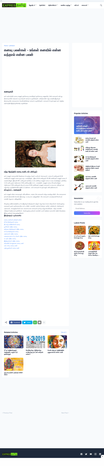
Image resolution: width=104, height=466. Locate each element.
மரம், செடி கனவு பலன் (10, 245)
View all (63, 332)
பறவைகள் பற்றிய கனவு (11, 234)
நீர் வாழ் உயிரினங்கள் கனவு (12, 224)
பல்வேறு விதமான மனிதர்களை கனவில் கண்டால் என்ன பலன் (91, 149)
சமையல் (84, 5)
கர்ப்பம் (76, 5)
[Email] (39, 322)
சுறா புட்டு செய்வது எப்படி (93, 237)
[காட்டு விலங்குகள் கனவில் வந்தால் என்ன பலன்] (79, 158)
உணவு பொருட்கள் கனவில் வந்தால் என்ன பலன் (92, 140)
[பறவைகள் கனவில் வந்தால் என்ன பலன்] (79, 187)
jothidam (12, 45)
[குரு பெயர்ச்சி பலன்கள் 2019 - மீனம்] (13, 364)
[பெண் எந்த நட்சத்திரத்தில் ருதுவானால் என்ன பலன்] (57, 341)
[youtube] (91, 454)
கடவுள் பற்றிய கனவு (10, 238)
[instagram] (95, 454)
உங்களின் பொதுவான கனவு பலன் (14, 243)
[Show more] (44, 322)
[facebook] (81, 454)
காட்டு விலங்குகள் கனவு (11, 231)
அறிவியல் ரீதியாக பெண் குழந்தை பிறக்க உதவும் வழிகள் (92, 168)
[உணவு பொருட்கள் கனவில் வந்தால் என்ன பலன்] (79, 140)
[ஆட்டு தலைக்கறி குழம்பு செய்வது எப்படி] (80, 245)
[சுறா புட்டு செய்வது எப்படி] (94, 230)
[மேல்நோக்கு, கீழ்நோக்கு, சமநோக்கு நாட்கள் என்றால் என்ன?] (35, 341)
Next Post (64, 413)
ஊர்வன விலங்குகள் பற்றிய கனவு (14, 229)
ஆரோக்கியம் (52, 5)
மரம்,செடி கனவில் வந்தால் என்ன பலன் (91, 177)
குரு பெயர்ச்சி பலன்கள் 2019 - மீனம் (13, 374)
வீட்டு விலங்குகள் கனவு (11, 222)
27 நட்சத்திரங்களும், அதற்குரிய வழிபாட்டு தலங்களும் (10, 352)
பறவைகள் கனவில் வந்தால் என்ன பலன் (91, 187)
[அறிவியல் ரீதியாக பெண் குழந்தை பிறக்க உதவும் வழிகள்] (79, 168)
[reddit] (100, 454)
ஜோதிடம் (32, 5)
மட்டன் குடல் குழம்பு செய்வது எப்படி (79, 237)
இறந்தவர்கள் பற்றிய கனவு (12, 241)
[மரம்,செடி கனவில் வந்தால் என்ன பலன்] (79, 177)
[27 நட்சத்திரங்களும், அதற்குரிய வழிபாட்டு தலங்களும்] (13, 341)
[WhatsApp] (35, 322)
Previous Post (7, 413)
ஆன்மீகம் (42, 5)
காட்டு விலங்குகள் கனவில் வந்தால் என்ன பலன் (92, 158)
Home (6, 45)
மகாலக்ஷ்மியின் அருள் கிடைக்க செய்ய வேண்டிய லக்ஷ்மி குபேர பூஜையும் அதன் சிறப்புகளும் (93, 253)
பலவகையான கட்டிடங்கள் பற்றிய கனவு (15, 236)
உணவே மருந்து (65, 5)
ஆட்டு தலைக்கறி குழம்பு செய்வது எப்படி (79, 253)
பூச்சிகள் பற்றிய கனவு (10, 227)
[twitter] (86, 454)
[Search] (100, 5)
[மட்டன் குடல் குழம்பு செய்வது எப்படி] (80, 230)
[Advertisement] (52, 26)
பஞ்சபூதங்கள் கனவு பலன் (11, 248)
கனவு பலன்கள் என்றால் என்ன (13, 220)
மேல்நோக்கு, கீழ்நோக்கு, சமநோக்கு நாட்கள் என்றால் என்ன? (34, 352)
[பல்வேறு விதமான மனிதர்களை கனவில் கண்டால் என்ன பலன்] (79, 149)
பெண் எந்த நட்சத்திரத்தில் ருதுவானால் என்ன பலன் (56, 351)
